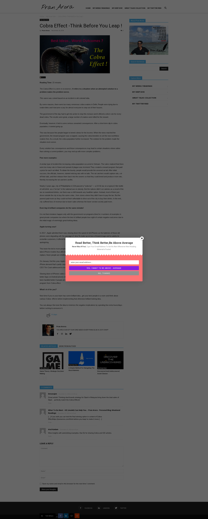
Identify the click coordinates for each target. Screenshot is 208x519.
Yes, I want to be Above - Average (104, 268)
